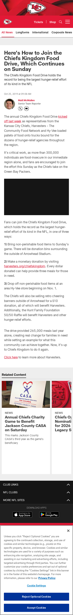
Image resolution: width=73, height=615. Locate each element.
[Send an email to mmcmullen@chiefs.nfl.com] (26, 108)
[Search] (60, 21)
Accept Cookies (36, 607)
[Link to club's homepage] (7, 20)
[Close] (68, 530)
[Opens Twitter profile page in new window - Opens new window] (20, 108)
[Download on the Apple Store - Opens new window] (22, 515)
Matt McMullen (26, 100)
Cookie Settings (36, 585)
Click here (11, 357)
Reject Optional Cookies (36, 596)
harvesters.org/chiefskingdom (24, 266)
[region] (36, 570)
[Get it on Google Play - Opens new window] (49, 516)
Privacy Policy (46, 578)
